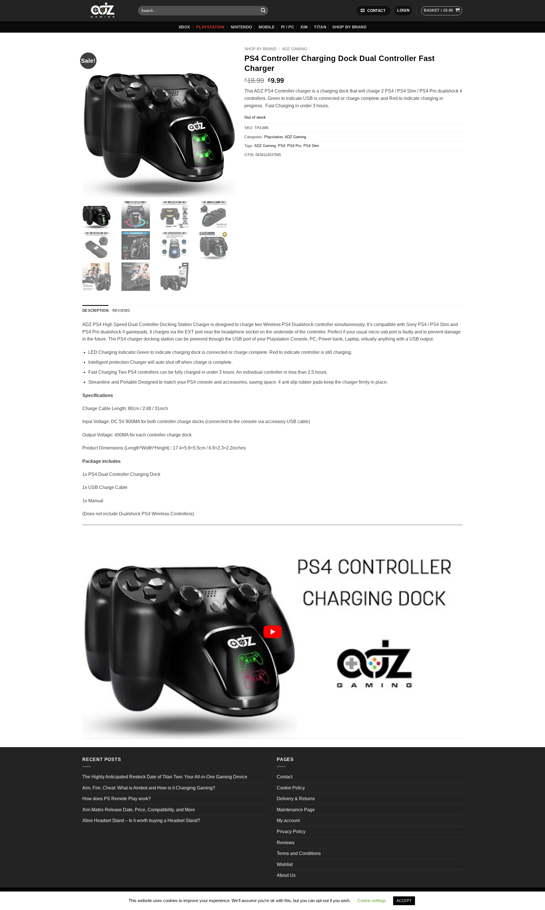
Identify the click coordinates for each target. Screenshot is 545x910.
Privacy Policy (291, 831)
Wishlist (285, 864)
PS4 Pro (294, 146)
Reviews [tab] (121, 310)
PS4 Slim (311, 146)
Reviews (285, 842)
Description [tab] (95, 310)
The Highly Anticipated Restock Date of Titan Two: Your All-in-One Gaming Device (164, 776)
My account (288, 820)
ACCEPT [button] (404, 901)
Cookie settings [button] (371, 900)
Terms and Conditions (299, 853)
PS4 (281, 146)
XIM (304, 27)
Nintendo (241, 27)
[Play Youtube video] (272, 631)
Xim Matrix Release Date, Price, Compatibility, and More (138, 809)
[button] (403, 10)
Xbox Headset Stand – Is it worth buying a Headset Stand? (141, 820)
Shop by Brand (349, 27)
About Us (286, 875)
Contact (284, 776)
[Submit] (263, 11)
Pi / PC (287, 27)
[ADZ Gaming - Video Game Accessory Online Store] (105, 10)
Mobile (267, 27)
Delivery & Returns (296, 798)
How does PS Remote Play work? (116, 798)
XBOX (184, 27)
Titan (320, 27)
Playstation (210, 27)
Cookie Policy (291, 787)
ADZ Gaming (294, 49)
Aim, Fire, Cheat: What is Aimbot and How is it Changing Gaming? (148, 787)
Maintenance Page (296, 809)
